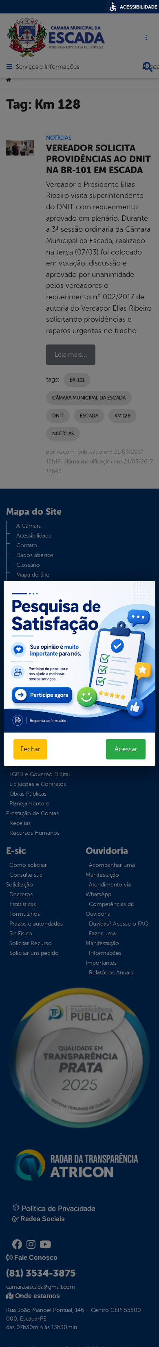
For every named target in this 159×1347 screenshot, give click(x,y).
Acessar (126, 749)
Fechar (30, 749)
